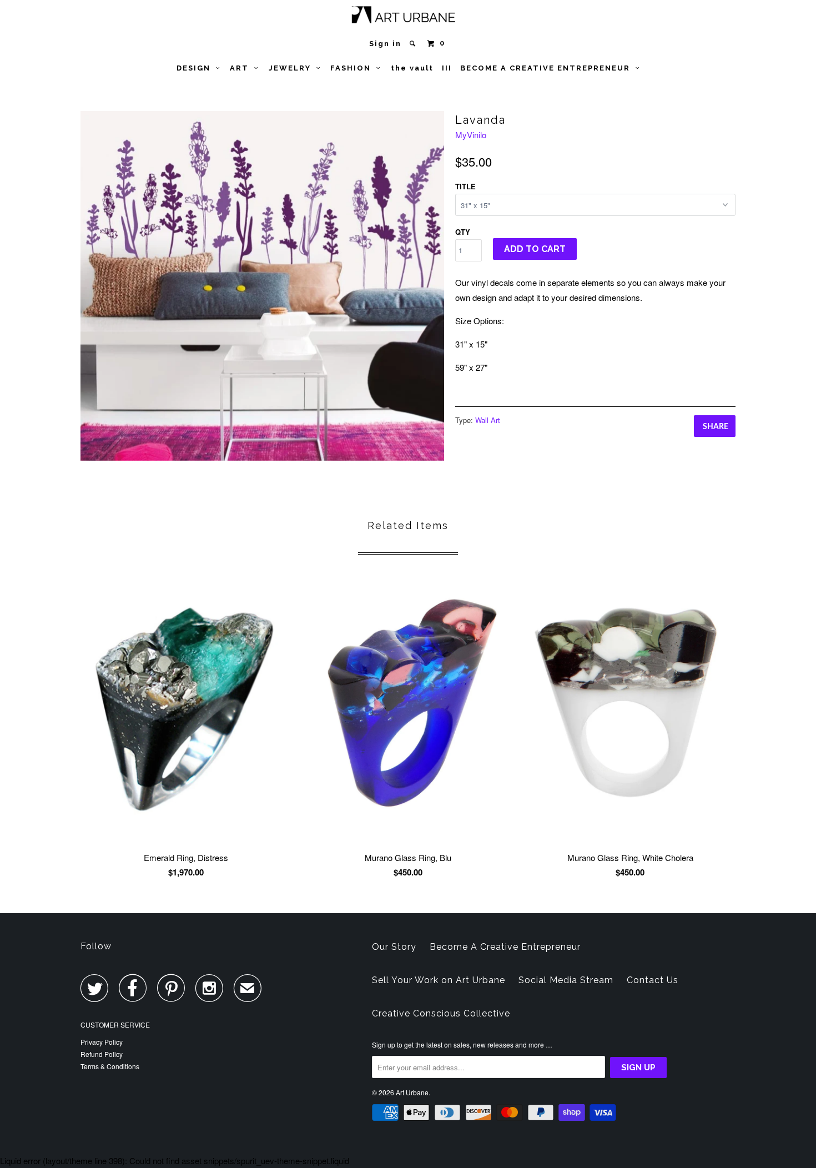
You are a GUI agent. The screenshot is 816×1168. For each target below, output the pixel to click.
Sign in (385, 43)
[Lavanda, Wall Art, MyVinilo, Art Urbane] (262, 286)
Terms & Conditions (109, 1066)
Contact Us (652, 980)
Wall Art (487, 420)
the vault (412, 68)
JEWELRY (292, 68)
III (447, 68)
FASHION (353, 68)
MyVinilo (470, 134)
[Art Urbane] (408, 17)
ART (242, 68)
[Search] (413, 43)
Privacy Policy (101, 1041)
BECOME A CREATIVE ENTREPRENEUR (548, 68)
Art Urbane (412, 1092)
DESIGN (196, 68)
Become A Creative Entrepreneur (505, 947)
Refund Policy (101, 1054)
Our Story (394, 947)
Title (465, 186)
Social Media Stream (565, 980)
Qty (462, 231)
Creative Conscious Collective (441, 1013)
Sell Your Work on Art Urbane (438, 980)
